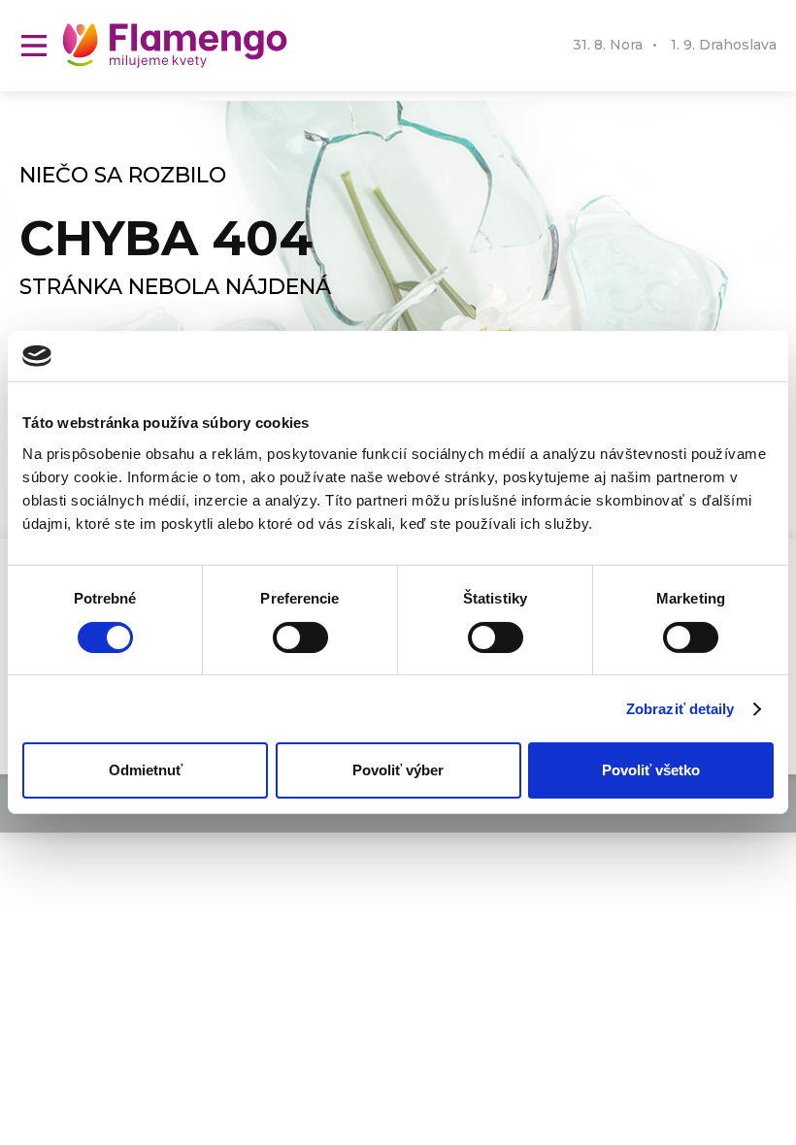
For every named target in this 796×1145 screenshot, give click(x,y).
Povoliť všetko (651, 770)
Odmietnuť (145, 770)
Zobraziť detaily (680, 709)
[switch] (300, 637)
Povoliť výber (398, 770)
